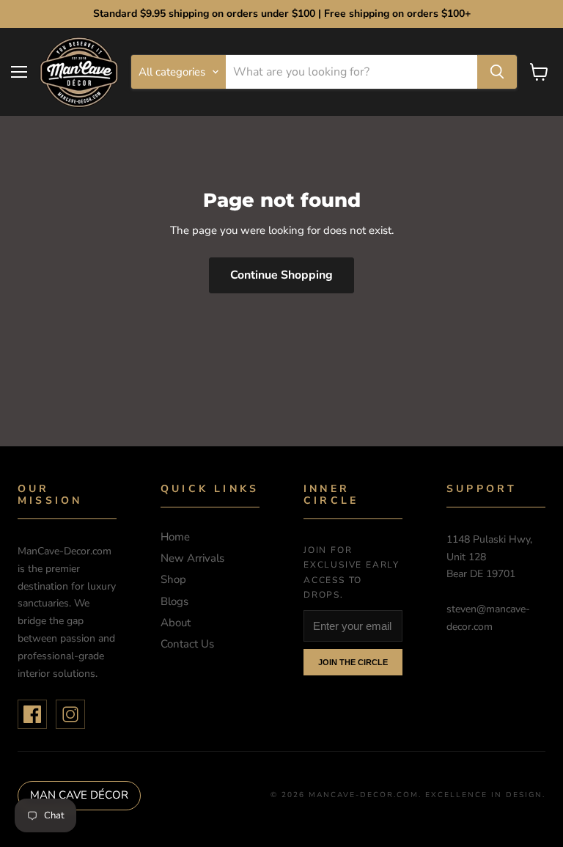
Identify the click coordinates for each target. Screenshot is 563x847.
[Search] (497, 72)
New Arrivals (192, 558)
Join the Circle (353, 662)
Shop (173, 579)
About (176, 622)
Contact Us (187, 644)
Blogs (174, 601)
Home (175, 536)
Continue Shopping (281, 275)
